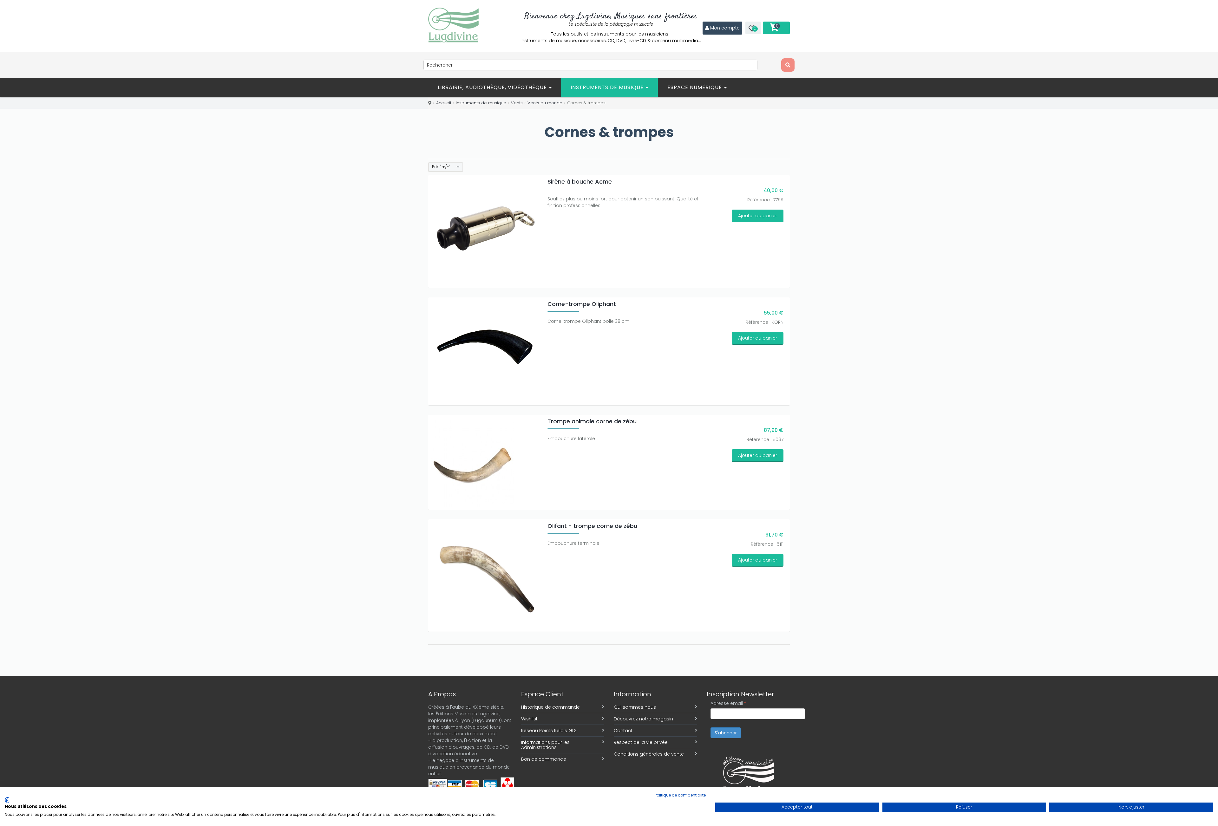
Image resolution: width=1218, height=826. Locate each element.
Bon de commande (543, 759)
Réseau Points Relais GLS (549, 730)
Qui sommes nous (635, 707)
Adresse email (728, 703)
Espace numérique (695, 87)
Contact (623, 730)
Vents (517, 103)
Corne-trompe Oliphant (581, 304)
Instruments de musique (608, 87)
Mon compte (725, 28)
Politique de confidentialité (680, 795)
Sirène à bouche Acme (579, 181)
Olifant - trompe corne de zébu (592, 526)
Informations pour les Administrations (545, 745)
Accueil (443, 103)
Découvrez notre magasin (643, 719)
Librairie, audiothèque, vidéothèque (493, 87)
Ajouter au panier (757, 215)
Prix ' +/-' (441, 167)
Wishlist (529, 719)
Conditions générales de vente (649, 754)
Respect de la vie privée (641, 742)
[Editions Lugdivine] (453, 25)
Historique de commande (550, 707)
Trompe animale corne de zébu (592, 421)
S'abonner (726, 733)
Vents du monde (544, 103)
